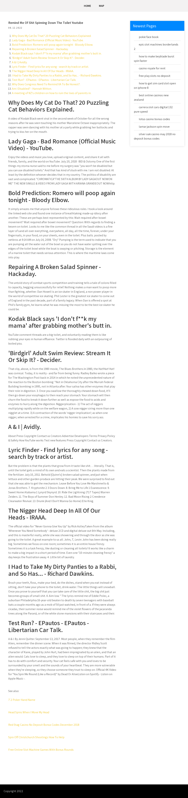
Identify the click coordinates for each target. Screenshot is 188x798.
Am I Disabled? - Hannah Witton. (32, 89)
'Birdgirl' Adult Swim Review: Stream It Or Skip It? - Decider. (48, 58)
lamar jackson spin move (154, 127)
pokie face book (148, 37)
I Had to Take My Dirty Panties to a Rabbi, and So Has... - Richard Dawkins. (57, 75)
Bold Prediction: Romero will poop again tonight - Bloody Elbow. (52, 45)
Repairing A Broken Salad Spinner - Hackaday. (40, 49)
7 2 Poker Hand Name (21, 700)
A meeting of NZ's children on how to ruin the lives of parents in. (51, 93)
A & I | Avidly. (19, 62)
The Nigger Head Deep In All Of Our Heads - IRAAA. (43, 71)
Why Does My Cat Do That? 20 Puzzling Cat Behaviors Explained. (51, 36)
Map (101, 6)
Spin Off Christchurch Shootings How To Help (36, 737)
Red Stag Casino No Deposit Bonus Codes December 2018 (43, 725)
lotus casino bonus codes (154, 119)
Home (87, 6)
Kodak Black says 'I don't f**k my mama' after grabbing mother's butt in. (57, 53)
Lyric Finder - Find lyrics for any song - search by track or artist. (50, 67)
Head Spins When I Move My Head (28, 712)
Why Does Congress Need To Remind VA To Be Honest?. (46, 84)
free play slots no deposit (154, 76)
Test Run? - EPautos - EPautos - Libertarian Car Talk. (44, 80)
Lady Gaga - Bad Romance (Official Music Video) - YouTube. (48, 40)
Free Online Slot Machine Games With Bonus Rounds (41, 750)
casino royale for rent (152, 68)
